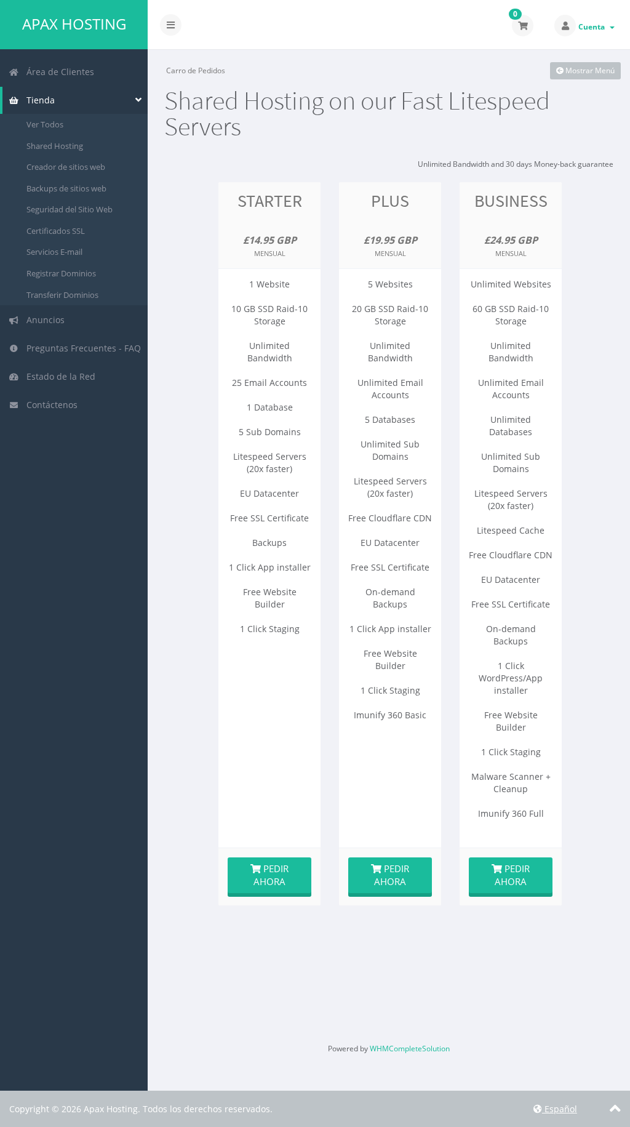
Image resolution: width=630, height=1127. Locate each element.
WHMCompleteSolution (410, 1048)
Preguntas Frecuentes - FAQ (81, 348)
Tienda (38, 100)
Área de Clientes (58, 72)
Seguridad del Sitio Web (69, 209)
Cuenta (593, 27)
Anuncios (43, 320)
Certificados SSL (55, 230)
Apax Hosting (74, 24)
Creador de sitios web (65, 166)
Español (559, 1109)
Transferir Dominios (62, 294)
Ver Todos (44, 124)
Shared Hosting (54, 145)
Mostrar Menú (589, 70)
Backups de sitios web (66, 188)
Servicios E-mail (54, 251)
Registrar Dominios (61, 273)
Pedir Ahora (271, 875)
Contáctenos (50, 405)
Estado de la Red (58, 376)
